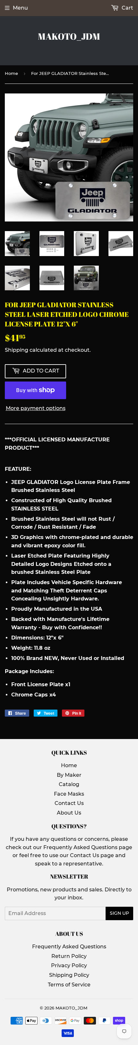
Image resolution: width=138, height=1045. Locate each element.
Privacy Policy (69, 965)
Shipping (16, 350)
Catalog (69, 784)
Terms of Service (69, 985)
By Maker (69, 775)
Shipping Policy (69, 975)
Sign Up (119, 913)
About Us (69, 813)
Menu (20, 8)
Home (11, 73)
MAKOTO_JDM (69, 36)
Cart (126, 8)
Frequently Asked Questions (69, 947)
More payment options (35, 408)
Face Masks (69, 794)
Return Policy (69, 956)
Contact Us (69, 803)
